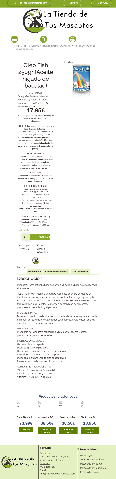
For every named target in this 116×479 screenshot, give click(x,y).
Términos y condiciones (92, 459)
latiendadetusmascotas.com (60, 473)
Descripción (34, 271)
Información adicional (56, 271)
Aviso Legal (86, 455)
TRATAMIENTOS (31, 46)
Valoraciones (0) (80, 271)
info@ (43, 473)
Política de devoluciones (93, 468)
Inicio (18, 46)
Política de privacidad (91, 463)
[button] (14, 39)
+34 (42, 467)
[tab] (34, 271)
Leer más (26, 429)
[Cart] (72, 39)
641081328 (49, 467)
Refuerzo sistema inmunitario (55, 46)
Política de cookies (90, 472)
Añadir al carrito (44, 237)
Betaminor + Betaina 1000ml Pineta (77, 417)
